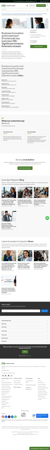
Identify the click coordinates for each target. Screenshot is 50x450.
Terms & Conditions (42, 384)
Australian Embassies (18, 384)
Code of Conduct (41, 386)
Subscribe (44, 310)
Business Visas (8, 13)
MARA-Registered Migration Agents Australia (5, 393)
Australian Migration (13, 180)
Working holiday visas (6, 320)
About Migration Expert (6, 382)
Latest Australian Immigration (17, 241)
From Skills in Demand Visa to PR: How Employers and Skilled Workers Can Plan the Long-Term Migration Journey (9, 266)
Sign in (25, 351)
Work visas (4, 323)
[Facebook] (6, 416)
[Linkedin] (12, 416)
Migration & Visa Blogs (6, 387)
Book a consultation (41, 5)
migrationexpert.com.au (7, 378)
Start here (28, 355)
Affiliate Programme (6, 389)
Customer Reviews (6, 386)
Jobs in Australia (17, 382)
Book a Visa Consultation (25, 168)
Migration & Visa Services (7, 384)
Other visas (4, 341)
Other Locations (17, 387)
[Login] (28, 5)
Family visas (4, 331)
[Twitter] (9, 416)
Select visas (32, 5)
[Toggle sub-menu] (47, 321)
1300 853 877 (45, 1)
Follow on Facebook (25, 1)
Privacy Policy (41, 382)
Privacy (38, 416)
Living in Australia (17, 380)
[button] (46, 441)
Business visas (5, 338)
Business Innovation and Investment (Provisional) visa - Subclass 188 (27, 13)
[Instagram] (3, 416)
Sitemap (39, 380)
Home (3, 13)
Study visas (4, 327)
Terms (40, 416)
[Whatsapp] (15, 416)
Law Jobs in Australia (42, 391)
